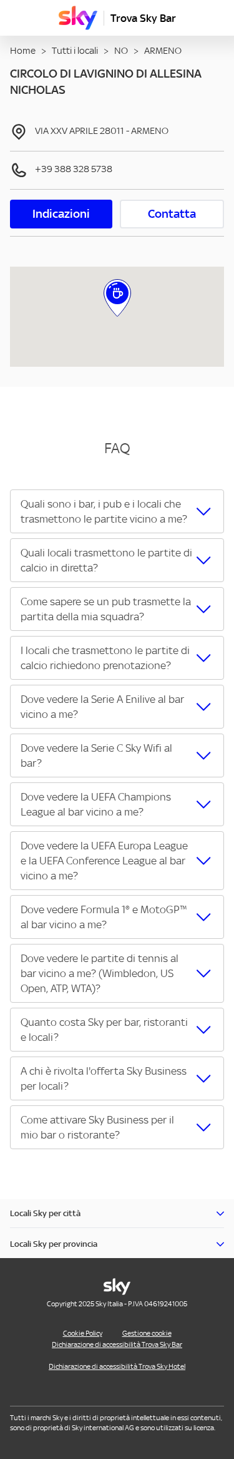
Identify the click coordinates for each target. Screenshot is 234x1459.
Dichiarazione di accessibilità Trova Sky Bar (117, 1344)
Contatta (172, 214)
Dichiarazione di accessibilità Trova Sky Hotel (117, 1366)
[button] (117, 511)
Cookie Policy (82, 1333)
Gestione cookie (147, 1333)
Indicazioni (61, 214)
